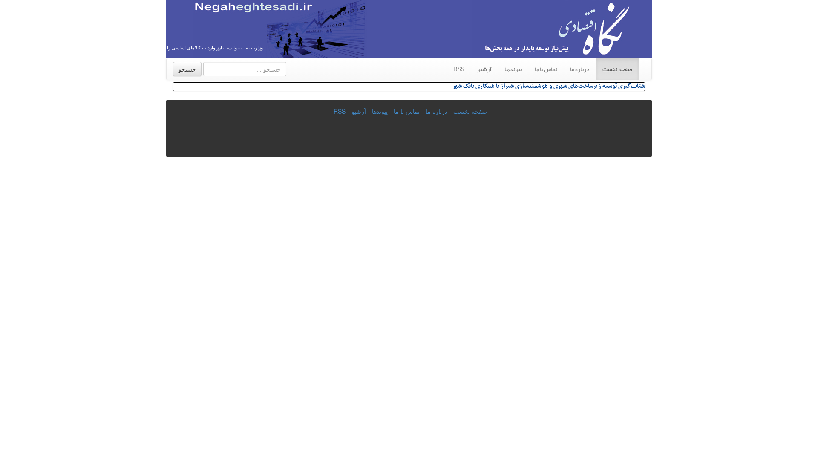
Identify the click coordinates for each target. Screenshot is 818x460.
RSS (459, 69)
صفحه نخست (617, 69)
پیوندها (513, 69)
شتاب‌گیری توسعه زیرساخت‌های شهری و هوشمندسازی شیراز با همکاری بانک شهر (548, 86)
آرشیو (484, 69)
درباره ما (580, 69)
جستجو (187, 69)
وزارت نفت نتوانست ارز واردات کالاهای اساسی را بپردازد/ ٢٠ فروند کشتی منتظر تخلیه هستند (173, 47)
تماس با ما (546, 69)
